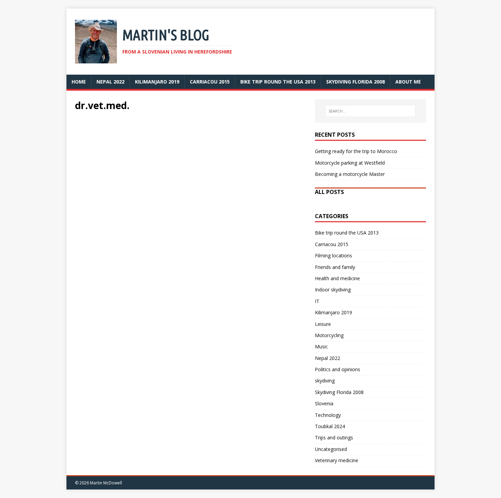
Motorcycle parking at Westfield (350, 163)
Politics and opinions (337, 369)
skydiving (325, 380)
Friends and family (335, 267)
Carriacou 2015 (331, 244)
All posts (329, 192)
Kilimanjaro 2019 (333, 312)
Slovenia (324, 403)
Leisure (323, 324)
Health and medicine (337, 278)
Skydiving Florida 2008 (339, 392)
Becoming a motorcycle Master (350, 174)
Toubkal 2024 (330, 426)
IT (317, 301)
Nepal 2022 (327, 358)
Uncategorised (331, 449)
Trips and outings (334, 437)
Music (321, 346)
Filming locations (333, 255)
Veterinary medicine (336, 460)
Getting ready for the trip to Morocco (356, 151)
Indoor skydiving (333, 289)
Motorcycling (329, 335)
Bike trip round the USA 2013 (347, 232)
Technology (328, 415)
